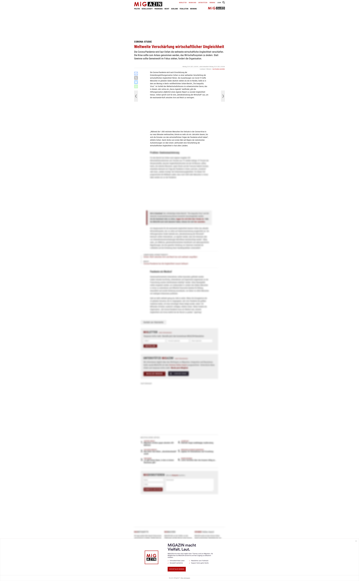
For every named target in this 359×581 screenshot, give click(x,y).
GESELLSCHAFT (147, 9)
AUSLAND (174, 9)
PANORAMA (159, 9)
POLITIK (137, 9)
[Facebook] (136, 73)
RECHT (167, 9)
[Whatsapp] (136, 86)
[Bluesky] (136, 82)
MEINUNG (193, 9)
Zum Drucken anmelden (219, 69)
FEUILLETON (184, 9)
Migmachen (192, 2)
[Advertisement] (179, 25)
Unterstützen (202, 2)
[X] (136, 78)
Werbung (212, 2)
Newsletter (183, 2)
